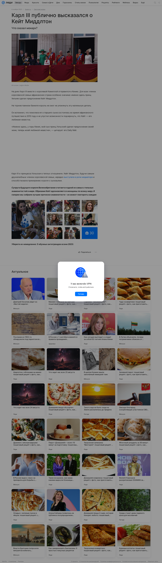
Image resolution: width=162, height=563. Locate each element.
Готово (81, 294)
